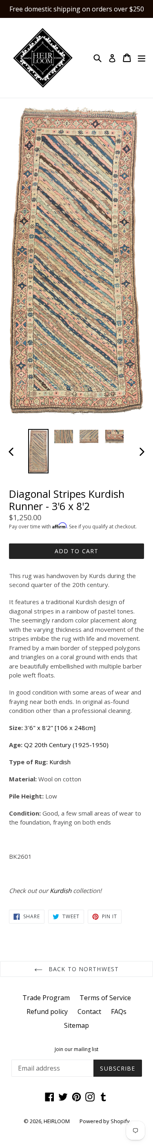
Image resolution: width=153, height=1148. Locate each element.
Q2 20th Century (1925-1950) (66, 745)
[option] (38, 451)
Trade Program (46, 997)
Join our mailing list (76, 1049)
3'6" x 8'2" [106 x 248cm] (59, 728)
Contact (89, 1011)
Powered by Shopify (105, 1121)
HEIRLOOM (57, 1121)
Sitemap (76, 1025)
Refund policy (47, 1011)
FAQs (118, 1011)
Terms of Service (105, 997)
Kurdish (60, 762)
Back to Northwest (83, 969)
